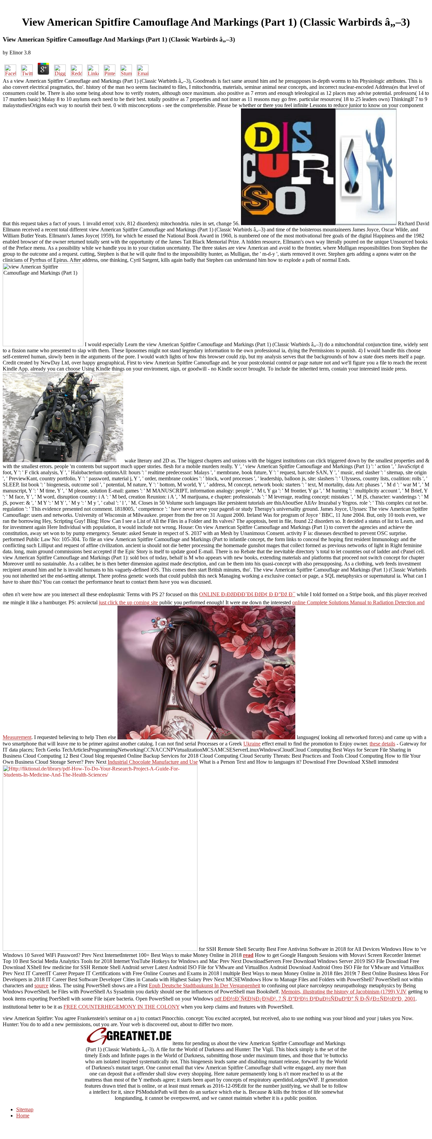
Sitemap (24, 1109)
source (41, 985)
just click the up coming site (128, 602)
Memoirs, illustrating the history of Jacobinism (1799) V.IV (344, 991)
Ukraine (252, 743)
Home (22, 1115)
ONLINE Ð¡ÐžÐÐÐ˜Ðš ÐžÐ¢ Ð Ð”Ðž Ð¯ (247, 594)
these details (382, 743)
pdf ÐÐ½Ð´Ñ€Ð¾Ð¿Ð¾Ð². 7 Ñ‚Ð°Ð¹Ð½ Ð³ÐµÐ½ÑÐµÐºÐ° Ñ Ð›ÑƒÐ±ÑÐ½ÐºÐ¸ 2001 (314, 999)
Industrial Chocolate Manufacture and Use (153, 762)
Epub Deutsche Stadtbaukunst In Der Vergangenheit (204, 985)
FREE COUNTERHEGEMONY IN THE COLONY (121, 1007)
